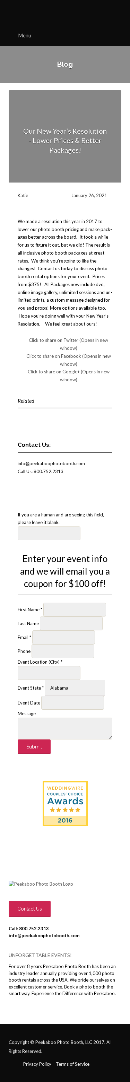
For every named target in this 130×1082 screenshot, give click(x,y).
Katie (23, 195)
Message (27, 713)
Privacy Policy (37, 1064)
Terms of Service (72, 1064)
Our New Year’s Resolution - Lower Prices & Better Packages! (65, 140)
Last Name (29, 623)
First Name (30, 609)
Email (24, 637)
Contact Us (29, 909)
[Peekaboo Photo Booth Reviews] (65, 803)
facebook (15, 1064)
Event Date (29, 703)
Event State (31, 688)
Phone (25, 651)
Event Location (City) (40, 662)
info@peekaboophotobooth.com (51, 463)
